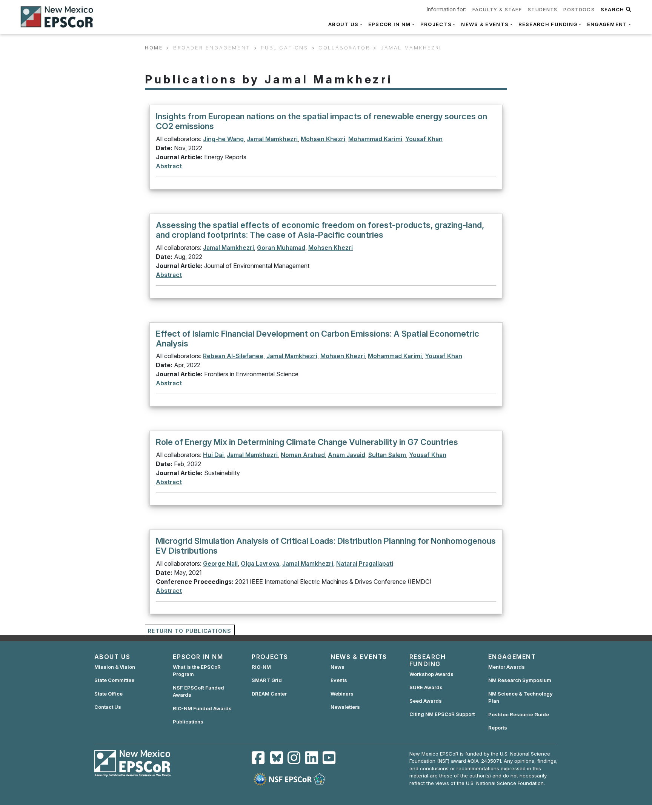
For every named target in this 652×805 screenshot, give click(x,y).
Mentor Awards (506, 667)
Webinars (342, 694)
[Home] (60, 17)
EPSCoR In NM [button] (389, 24)
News (337, 667)
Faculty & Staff (497, 9)
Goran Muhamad (281, 247)
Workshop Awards (431, 674)
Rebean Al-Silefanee (233, 356)
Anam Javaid (346, 455)
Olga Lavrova (260, 563)
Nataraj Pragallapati (364, 563)
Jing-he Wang (223, 139)
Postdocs (578, 9)
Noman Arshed (303, 455)
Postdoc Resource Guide (518, 714)
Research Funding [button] (548, 24)
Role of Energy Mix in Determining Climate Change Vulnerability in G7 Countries (307, 442)
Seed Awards (425, 701)
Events (339, 680)
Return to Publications (190, 631)
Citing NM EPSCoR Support (442, 714)
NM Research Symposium (519, 680)
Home (154, 48)
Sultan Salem (387, 455)
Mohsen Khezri (323, 139)
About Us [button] (343, 24)
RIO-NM (261, 667)
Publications (188, 722)
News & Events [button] (485, 24)
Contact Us (107, 707)
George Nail (220, 563)
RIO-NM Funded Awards (202, 708)
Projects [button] (436, 24)
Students (542, 9)
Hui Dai (213, 455)
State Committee (114, 680)
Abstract (169, 166)
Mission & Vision (114, 667)
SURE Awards (426, 687)
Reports (497, 728)
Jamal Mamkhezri (272, 139)
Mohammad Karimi (375, 139)
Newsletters (345, 707)
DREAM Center (269, 694)
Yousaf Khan (424, 139)
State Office (108, 694)
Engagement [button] (607, 24)
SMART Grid (267, 680)
